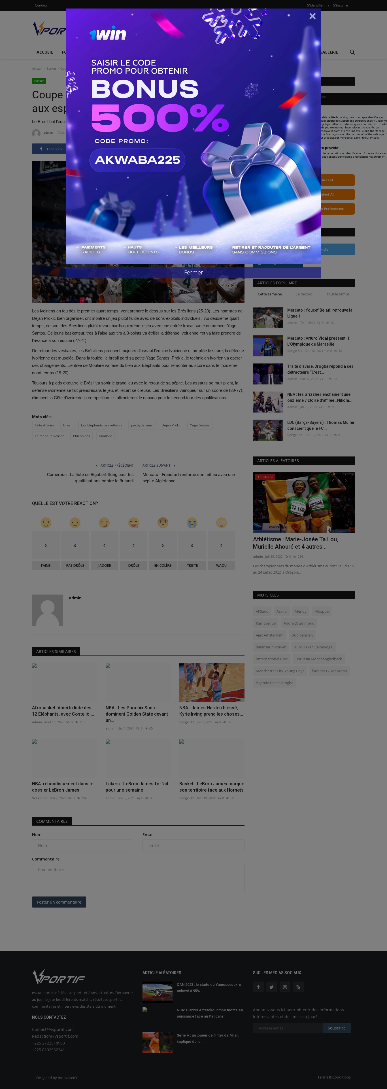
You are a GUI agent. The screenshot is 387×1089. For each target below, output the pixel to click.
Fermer (193, 272)
